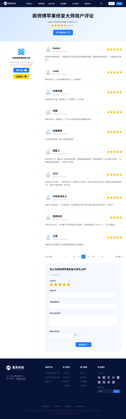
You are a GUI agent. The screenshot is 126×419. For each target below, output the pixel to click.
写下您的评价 (61, 32)
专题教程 (83, 385)
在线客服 (83, 381)
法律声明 (58, 406)
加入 (116, 391)
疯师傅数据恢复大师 (52, 377)
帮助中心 (88, 3)
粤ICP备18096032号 (51, 411)
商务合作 (66, 377)
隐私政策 (68, 406)
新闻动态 (41, 3)
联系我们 (83, 377)
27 (79, 256)
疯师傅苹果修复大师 (52, 373)
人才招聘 (66, 385)
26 (74, 256)
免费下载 (19, 70)
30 (93, 256)
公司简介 (66, 373)
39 (102, 256)
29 (88, 256)
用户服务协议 (46, 406)
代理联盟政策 (80, 406)
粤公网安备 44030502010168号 (35, 411)
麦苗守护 (48, 381)
